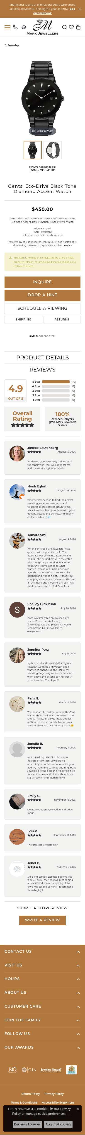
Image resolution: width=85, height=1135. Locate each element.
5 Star (36, 381)
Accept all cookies (58, 1124)
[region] (42, 98)
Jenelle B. (35, 744)
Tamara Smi (36, 535)
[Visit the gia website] (29, 1069)
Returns (62, 319)
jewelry (13, 45)
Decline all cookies (27, 1124)
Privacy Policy (54, 1094)
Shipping (23, 319)
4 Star (36, 386)
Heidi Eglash (37, 486)
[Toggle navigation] (6, 27)
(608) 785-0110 (42, 170)
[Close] (79, 9)
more (67, 245)
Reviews (42, 369)
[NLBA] (71, 1069)
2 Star (36, 395)
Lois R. (32, 831)
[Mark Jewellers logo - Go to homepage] (42, 27)
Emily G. (33, 796)
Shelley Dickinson (41, 604)
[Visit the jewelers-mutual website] (51, 1069)
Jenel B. (33, 863)
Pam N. (33, 698)
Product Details (42, 357)
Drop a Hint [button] (42, 295)
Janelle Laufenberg (42, 448)
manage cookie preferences (45, 1113)
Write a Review (42, 920)
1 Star (36, 400)
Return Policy (30, 1094)
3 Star (36, 390)
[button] (64, 27)
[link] (16, 27)
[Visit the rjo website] (12, 1069)
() (73, 381)
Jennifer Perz (38, 649)
